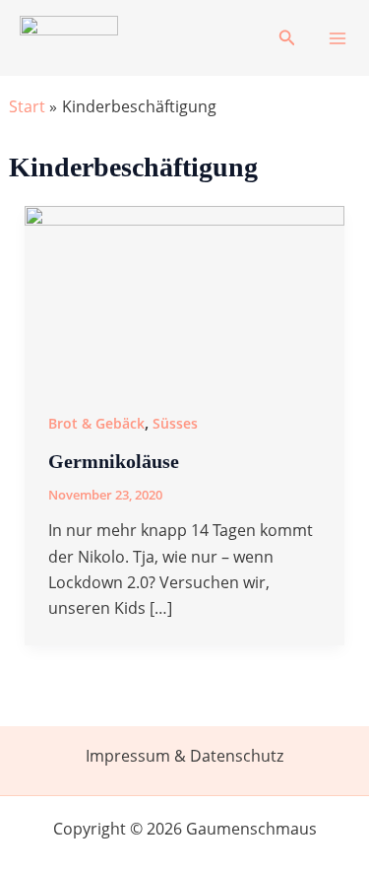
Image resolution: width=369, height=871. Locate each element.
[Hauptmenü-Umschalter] (337, 38)
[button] (287, 38)
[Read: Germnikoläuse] (185, 294)
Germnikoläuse (113, 461)
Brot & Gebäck (96, 423)
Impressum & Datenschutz (184, 756)
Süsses (175, 423)
